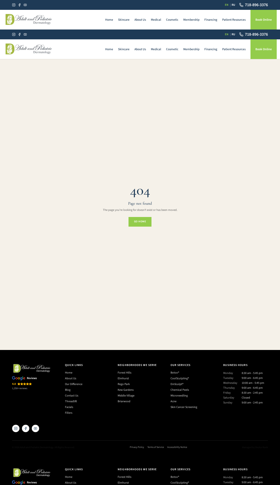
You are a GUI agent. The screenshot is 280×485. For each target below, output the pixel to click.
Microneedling (179, 396)
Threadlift (71, 401)
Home (109, 19)
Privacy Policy (137, 447)
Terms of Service (155, 447)
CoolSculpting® (180, 378)
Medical (156, 19)
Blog (68, 390)
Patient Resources (234, 19)
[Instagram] (13, 5)
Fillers (68, 413)
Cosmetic (172, 19)
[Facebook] (19, 5)
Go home (140, 221)
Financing (210, 19)
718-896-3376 (256, 5)
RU (233, 5)
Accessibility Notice (177, 447)
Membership (191, 19)
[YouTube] (25, 5)
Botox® (175, 373)
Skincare (124, 19)
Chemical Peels (180, 390)
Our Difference (73, 384)
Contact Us (71, 396)
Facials (69, 407)
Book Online (263, 19)
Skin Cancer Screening (184, 407)
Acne (173, 401)
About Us (140, 19)
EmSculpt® (177, 384)
